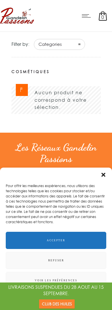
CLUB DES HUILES (57, 304)
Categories (50, 44)
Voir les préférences (56, 280)
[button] (103, 175)
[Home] (17, 24)
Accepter (56, 240)
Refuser (56, 260)
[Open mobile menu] (87, 15)
